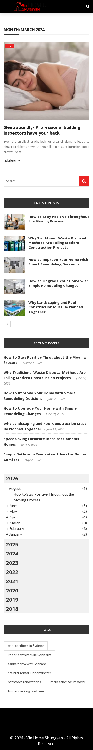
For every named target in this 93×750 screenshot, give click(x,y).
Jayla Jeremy (12, 160)
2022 (12, 572)
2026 (12, 478)
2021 (12, 581)
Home (9, 46)
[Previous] (7, 324)
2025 (12, 544)
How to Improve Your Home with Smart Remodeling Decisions (58, 262)
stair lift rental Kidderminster (29, 673)
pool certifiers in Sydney (26, 646)
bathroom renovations (24, 682)
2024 (12, 553)
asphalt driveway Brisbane (27, 664)
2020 (12, 590)
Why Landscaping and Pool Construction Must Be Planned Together (55, 307)
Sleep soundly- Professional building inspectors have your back (42, 130)
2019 (12, 599)
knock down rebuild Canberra (29, 655)
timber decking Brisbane (26, 691)
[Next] (15, 324)
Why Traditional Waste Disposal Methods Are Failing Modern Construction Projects (57, 243)
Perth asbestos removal (67, 682)
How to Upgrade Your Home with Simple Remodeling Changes (58, 283)
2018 (12, 608)
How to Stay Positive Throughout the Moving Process (58, 219)
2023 (12, 562)
